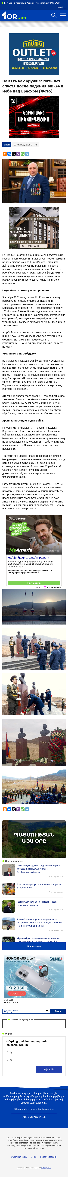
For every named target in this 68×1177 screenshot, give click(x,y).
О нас (33, 1156)
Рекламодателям (48, 1156)
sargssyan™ (46, 1167)
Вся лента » (34, 946)
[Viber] (18, 154)
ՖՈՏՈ (7, 144)
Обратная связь (19, 1156)
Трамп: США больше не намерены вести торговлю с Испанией (33, 3)
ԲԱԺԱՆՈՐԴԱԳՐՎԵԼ (34, 1117)
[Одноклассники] (5, 154)
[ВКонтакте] (9, 154)
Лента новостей (14, 861)
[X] (14, 154)
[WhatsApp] (23, 154)
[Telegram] (27, 154)
